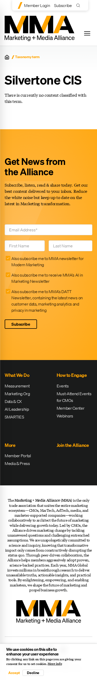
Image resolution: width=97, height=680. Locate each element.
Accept (14, 673)
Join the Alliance (73, 445)
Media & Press (17, 463)
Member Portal (18, 455)
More (10, 445)
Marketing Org (17, 393)
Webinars (65, 415)
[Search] (79, 5)
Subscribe (63, 5)
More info (55, 664)
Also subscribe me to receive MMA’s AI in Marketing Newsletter (47, 278)
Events (63, 386)
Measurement (17, 386)
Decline (33, 673)
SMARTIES (14, 417)
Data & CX (13, 401)
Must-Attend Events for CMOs (74, 397)
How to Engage (72, 375)
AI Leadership (17, 409)
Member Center (71, 408)
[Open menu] (87, 33)
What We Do (17, 375)
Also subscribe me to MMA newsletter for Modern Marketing (47, 261)
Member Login (37, 5)
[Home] (7, 57)
